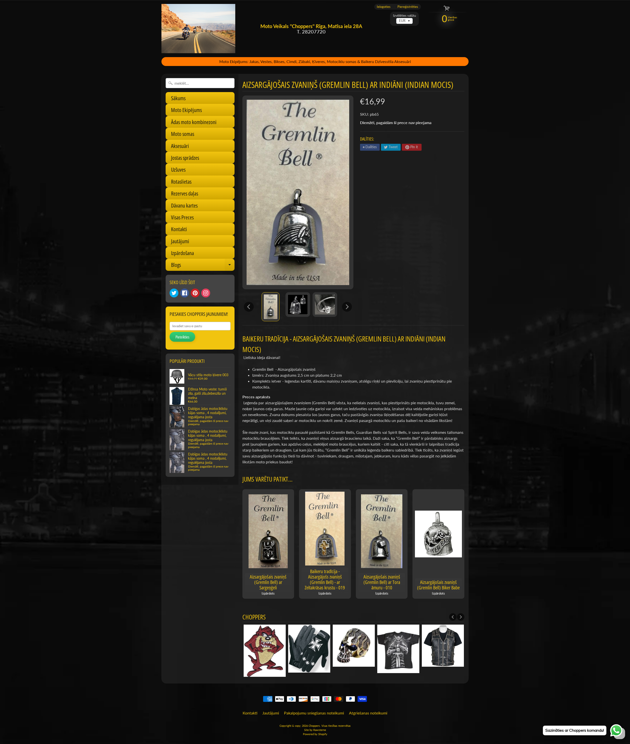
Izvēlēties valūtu (404, 15)
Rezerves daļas (184, 193)
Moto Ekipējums (186, 109)
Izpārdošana (182, 253)
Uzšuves (178, 169)
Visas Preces (182, 217)
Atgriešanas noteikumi (368, 713)
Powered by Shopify (315, 734)
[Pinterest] (195, 293)
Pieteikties (182, 337)
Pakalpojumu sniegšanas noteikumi (314, 713)
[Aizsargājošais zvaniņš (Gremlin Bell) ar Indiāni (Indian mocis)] (271, 306)
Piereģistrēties (407, 6)
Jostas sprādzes (185, 157)
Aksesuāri (180, 145)
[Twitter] (174, 293)
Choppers (314, 725)
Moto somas (182, 133)
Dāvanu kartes (184, 205)
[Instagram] (205, 293)
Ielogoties (384, 6)
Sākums (178, 98)
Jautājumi (180, 241)
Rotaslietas (181, 181)
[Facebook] (184, 293)
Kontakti (179, 229)
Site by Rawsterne (315, 729)
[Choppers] (198, 28)
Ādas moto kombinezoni (194, 122)
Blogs (203, 266)
